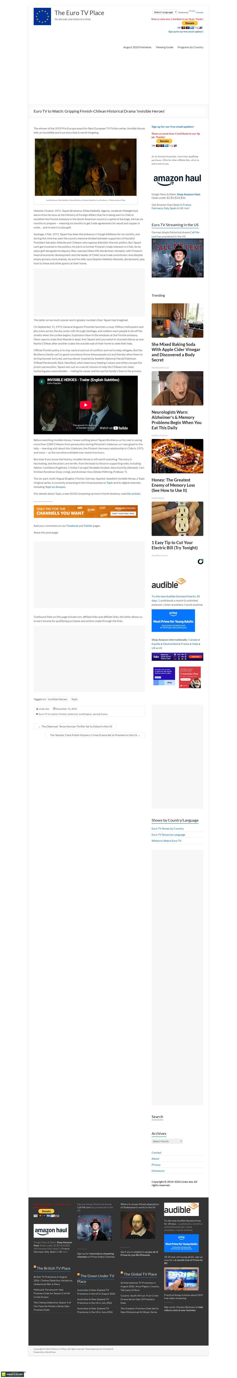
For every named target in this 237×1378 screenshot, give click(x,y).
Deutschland (170, 643)
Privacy (156, 1164)
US (160, 648)
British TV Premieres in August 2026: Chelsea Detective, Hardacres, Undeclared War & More (53, 1280)
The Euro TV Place (79, 12)
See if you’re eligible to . (139, 1253)
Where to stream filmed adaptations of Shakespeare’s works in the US (140, 1206)
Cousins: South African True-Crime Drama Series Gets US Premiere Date (139, 1299)
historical (72, 714)
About (155, 1158)
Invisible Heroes (57, 699)
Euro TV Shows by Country (168, 828)
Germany (157, 208)
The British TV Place (53, 1268)
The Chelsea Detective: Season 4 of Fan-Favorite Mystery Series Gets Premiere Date (52, 1306)
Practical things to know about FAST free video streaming (183, 1297)
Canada (193, 639)
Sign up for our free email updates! (185, 31)
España (156, 643)
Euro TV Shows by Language (168, 834)
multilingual (85, 714)
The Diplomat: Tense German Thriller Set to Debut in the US (75, 726)
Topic (110, 482)
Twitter (88, 525)
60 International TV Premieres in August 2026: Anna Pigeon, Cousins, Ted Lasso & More (140, 1286)
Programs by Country (190, 47)
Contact (156, 1152)
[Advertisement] (118, 78)
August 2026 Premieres (137, 47)
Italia (195, 643)
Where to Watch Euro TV (166, 840)
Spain (173, 208)
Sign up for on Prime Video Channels (96, 1255)
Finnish (62, 714)
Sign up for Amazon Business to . (183, 1309)
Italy (166, 208)
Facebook (72, 525)
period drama (100, 714)
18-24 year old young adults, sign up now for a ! (183, 1260)
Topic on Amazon (55, 486)
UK (181, 208)
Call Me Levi (83, 1207)
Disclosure (158, 1170)
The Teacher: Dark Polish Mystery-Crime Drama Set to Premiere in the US (95, 735)
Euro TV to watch (48, 714)
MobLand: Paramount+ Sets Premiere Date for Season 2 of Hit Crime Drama (52, 1293)
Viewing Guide (164, 47)
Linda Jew (44, 708)
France (187, 204)
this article (133, 493)
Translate (199, 12)
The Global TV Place (140, 1274)
